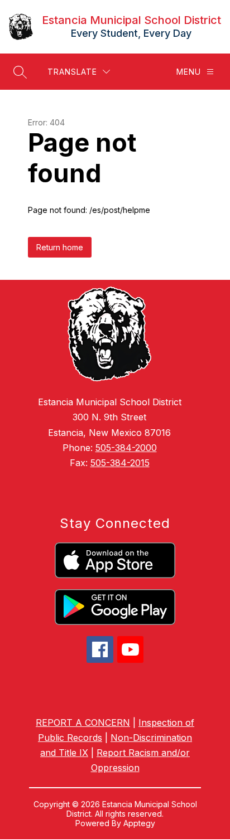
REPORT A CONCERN (83, 722)
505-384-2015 (120, 462)
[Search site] (20, 72)
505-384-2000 (126, 447)
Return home (59, 247)
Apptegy (139, 823)
